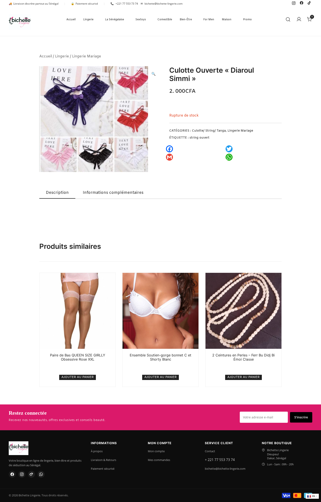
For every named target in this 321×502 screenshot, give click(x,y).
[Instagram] (21, 474)
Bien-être (186, 19)
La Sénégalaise (114, 19)
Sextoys (140, 19)
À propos (97, 451)
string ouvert (199, 138)
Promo (247, 19)
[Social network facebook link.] (301, 2)
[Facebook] (12, 474)
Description (57, 192)
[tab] (57, 193)
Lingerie (88, 19)
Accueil (71, 19)
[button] (153, 74)
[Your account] (299, 20)
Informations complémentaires (113, 192)
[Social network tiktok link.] (309, 2)
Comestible (164, 19)
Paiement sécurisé (102, 469)
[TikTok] (31, 474)
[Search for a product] (288, 20)
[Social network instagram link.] (293, 2)
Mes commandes (159, 460)
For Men (208, 19)
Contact (210, 451)
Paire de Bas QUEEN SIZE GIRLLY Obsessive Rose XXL (77, 357)
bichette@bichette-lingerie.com (225, 469)
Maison (226, 19)
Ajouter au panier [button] (77, 377)
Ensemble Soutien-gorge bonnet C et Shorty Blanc (160, 357)
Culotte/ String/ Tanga (209, 131)
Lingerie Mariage (86, 56)
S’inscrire (301, 417)
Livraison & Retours (103, 460)
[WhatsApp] (41, 474)
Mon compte (156, 451)
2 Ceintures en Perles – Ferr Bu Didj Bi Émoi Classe (243, 357)
